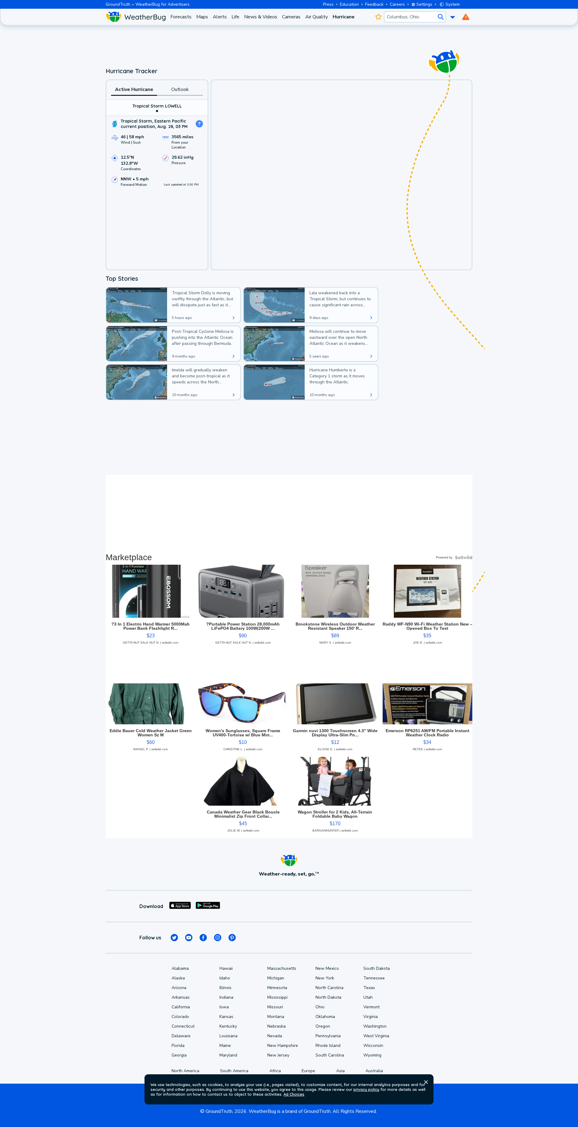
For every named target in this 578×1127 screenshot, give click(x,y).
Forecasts (180, 17)
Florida (178, 1045)
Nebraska (276, 1026)
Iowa (224, 1007)
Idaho (224, 978)
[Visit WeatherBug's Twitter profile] (174, 937)
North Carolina (329, 988)
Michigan (275, 978)
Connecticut (183, 1026)
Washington (375, 1026)
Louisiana (228, 1036)
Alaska (178, 978)
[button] (426, 1082)
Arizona (179, 988)
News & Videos (260, 17)
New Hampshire (282, 1045)
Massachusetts (281, 968)
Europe (308, 1071)
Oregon (322, 1026)
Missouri (275, 1007)
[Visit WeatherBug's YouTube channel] (188, 937)
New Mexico (327, 968)
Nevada (274, 1036)
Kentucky (228, 1026)
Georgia (179, 1055)
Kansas (226, 1016)
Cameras (291, 17)
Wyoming (372, 1055)
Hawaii (226, 968)
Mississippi (277, 997)
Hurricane (344, 17)
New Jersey (278, 1055)
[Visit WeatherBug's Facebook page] (203, 937)
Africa (275, 1071)
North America (185, 1071)
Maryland (228, 1055)
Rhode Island (327, 1045)
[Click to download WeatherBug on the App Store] (180, 906)
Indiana (226, 997)
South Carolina (329, 1055)
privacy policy (366, 1089)
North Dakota (328, 997)
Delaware (181, 1036)
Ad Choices (294, 1094)
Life (235, 17)
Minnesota (277, 988)
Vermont (371, 1007)
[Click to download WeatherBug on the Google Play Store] (208, 906)
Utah (368, 997)
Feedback (374, 4)
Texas (369, 988)
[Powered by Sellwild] (463, 557)
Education (349, 4)
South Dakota (376, 968)
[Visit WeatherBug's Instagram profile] (217, 937)
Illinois (225, 988)
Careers (397, 4)
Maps (202, 17)
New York (324, 978)
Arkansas (181, 997)
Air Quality (316, 17)
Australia (374, 1071)
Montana (275, 1016)
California (181, 1007)
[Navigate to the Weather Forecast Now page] (136, 17)
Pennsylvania (328, 1036)
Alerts (220, 17)
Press (328, 4)
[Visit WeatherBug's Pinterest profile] (232, 937)
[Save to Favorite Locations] (378, 17)
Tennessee (374, 978)
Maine (225, 1045)
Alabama (180, 968)
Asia (340, 1071)
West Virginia (376, 1036)
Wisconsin (373, 1045)
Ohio (320, 1007)
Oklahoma (325, 1016)
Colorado (180, 1016)
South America (234, 1071)
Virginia (370, 1016)
